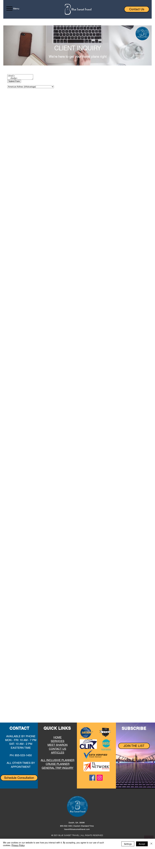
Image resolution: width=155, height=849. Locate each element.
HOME (57, 737)
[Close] (151, 844)
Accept (142, 843)
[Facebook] (92, 778)
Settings (128, 843)
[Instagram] (100, 778)
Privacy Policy (18, 845)
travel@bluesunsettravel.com (77, 829)
